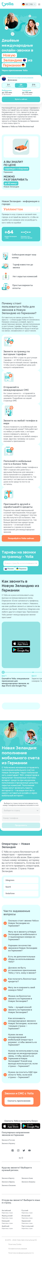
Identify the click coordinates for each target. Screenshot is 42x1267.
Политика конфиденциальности (21, 1253)
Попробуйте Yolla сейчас (21, 538)
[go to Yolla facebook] (12, 1150)
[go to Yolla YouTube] (29, 1150)
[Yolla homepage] (8, 4)
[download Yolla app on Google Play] (21, 650)
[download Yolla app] (11, 1126)
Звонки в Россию (8, 1140)
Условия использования (17, 1249)
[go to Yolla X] (24, 1150)
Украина (22, 569)
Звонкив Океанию (9, 1185)
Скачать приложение (19, 1101)
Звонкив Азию (27, 1178)
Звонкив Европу (8, 1178)
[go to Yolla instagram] (18, 1150)
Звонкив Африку (8, 1182)
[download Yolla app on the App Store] (21, 643)
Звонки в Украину (8, 1143)
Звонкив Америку (28, 1182)
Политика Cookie (14, 1244)
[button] (29, 4)
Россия (11, 569)
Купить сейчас (21, 99)
